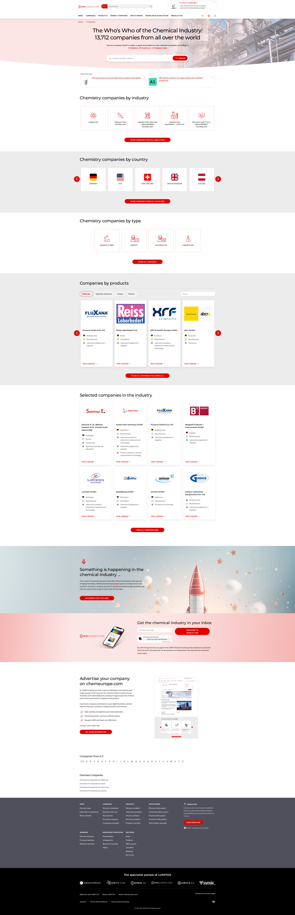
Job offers (130, 847)
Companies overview (111, 823)
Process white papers (157, 815)
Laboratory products (134, 812)
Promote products (133, 819)
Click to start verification (157, 639)
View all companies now (147, 530)
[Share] (202, 16)
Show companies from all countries (147, 201)
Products (129, 840)
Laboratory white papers (158, 812)
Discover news (85, 808)
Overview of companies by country (93, 791)
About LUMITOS (108, 894)
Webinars (129, 851)
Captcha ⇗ (166, 641)
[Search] (150, 6)
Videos (105, 847)
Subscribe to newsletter (192, 631)
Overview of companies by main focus (94, 787)
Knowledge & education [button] (157, 16)
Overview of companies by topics (92, 783)
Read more (142, 653)
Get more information (95, 732)
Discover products (133, 808)
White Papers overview (158, 823)
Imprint (83, 901)
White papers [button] (136, 16)
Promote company (110, 819)
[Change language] (208, 16)
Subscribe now (193, 822)
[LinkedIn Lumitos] (213, 901)
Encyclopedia (108, 836)
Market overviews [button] (119, 16)
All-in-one (130, 855)
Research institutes (110, 844)
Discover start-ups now (97, 598)
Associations (108, 815)
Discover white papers (157, 808)
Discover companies (110, 808)
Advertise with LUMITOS (89, 894)
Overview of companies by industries (94, 780)
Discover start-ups (110, 812)
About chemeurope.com (128, 894)
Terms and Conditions (98, 901)
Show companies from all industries (147, 140)
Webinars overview (87, 844)
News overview (85, 815)
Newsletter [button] (177, 16)
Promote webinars (87, 840)
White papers (131, 844)
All (104, 6)
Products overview (133, 823)
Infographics (108, 840)
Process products (132, 815)
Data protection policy (120, 901)
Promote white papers (158, 819)
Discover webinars (87, 836)
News (128, 836)
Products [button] (103, 16)
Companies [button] (91, 16)
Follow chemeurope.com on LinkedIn (198, 828)
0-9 (82, 761)
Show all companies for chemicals (147, 375)
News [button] (80, 16)
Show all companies (147, 262)
